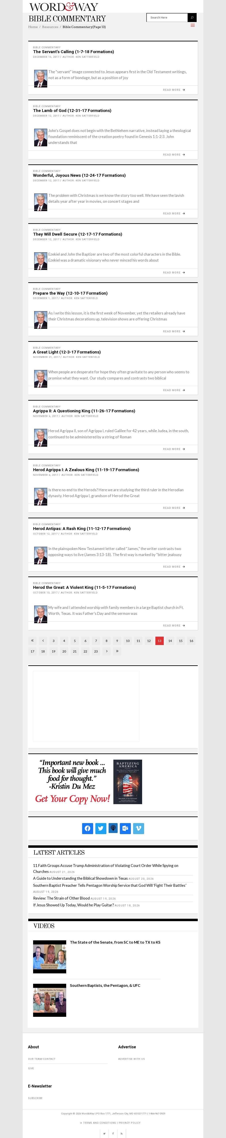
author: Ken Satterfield (81, 57)
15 (181, 641)
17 (32, 651)
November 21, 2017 (46, 357)
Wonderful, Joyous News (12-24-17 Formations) (79, 175)
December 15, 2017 (46, 57)
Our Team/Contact (42, 1059)
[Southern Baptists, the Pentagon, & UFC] (49, 1015)
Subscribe (35, 1098)
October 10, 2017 (45, 592)
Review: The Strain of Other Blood (61, 898)
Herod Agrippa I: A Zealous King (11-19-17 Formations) (86, 469)
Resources (50, 27)
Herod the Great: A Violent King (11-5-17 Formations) (84, 587)
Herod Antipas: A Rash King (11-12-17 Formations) (82, 528)
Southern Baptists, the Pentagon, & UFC (105, 985)
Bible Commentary (47, 47)
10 (128, 641)
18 (43, 651)
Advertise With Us (131, 1059)
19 (53, 651)
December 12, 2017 (46, 115)
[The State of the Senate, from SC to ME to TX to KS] (49, 972)
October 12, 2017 (45, 533)
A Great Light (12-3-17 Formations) (67, 352)
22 (85, 651)
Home (33, 27)
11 (138, 641)
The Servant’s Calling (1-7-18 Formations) (73, 51)
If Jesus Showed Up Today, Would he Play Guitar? (73, 905)
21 (75, 651)
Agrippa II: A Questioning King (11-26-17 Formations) (84, 410)
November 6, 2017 (45, 416)
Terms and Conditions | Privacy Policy (112, 1122)
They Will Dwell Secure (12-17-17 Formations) (77, 234)
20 (64, 651)
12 (149, 641)
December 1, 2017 (45, 298)
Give (31, 1068)
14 (170, 641)
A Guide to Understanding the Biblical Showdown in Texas (80, 878)
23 (96, 651)
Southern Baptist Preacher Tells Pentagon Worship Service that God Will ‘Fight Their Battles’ (109, 885)
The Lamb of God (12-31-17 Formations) (72, 110)
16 (191, 641)
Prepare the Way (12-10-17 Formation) (70, 293)
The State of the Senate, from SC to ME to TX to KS (115, 942)
